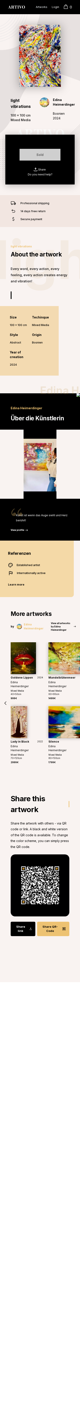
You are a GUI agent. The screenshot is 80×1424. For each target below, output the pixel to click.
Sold (40, 155)
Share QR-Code (50, 929)
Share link (20, 929)
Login (55, 7)
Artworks (41, 7)
